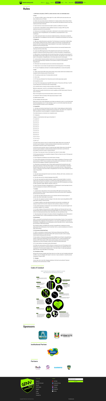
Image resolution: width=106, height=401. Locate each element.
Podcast (55, 387)
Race (47, 2)
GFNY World (38, 387)
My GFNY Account (39, 383)
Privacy (37, 393)
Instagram (56, 385)
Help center (71, 2)
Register (57, 2)
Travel (51, 2)
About (42, 2)
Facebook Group (57, 383)
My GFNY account (78, 2)
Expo (62, 2)
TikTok (55, 391)
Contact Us (38, 395)
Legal (37, 391)
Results (37, 385)
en (84, 2)
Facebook (56, 389)
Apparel (37, 389)
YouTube (55, 381)
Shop (66, 2)
